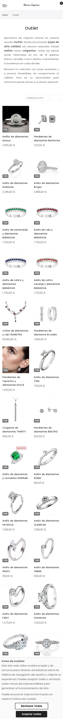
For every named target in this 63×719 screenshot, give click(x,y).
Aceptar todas (31, 714)
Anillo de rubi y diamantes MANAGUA (43, 233)
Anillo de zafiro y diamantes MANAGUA (12, 284)
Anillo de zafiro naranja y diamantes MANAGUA (47, 284)
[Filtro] (4, 97)
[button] (5, 109)
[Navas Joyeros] (31, 5)
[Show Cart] (59, 5)
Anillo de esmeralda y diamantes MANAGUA (15, 233)
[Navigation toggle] (4, 5)
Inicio (5, 14)
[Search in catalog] (54, 5)
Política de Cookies (24, 699)
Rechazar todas (31, 706)
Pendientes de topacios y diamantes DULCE (13, 381)
